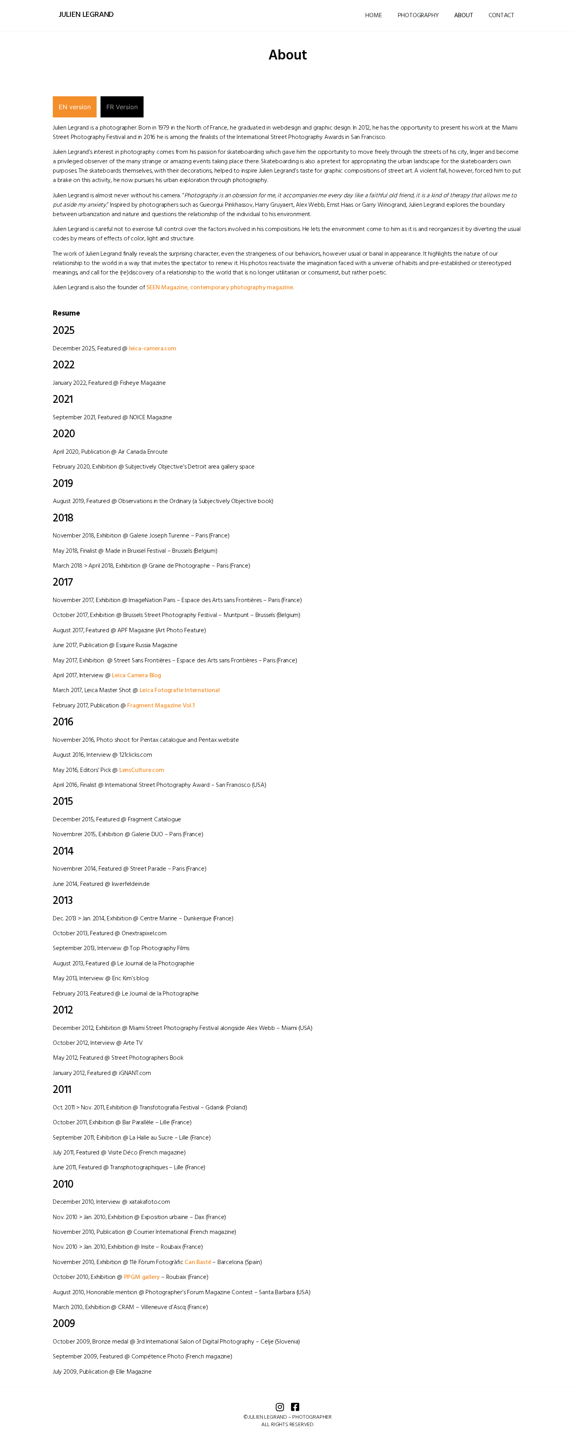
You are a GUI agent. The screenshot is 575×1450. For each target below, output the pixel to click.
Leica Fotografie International (180, 690)
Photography (418, 16)
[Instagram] (280, 1407)
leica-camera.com (152, 349)
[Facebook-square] (295, 1407)
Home (373, 16)
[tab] (75, 106)
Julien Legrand (86, 15)
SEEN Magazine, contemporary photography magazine (219, 288)
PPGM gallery (142, 1277)
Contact (501, 16)
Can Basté (198, 1262)
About (463, 16)
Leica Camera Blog (136, 676)
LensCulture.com (141, 770)
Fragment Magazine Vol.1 (160, 706)
